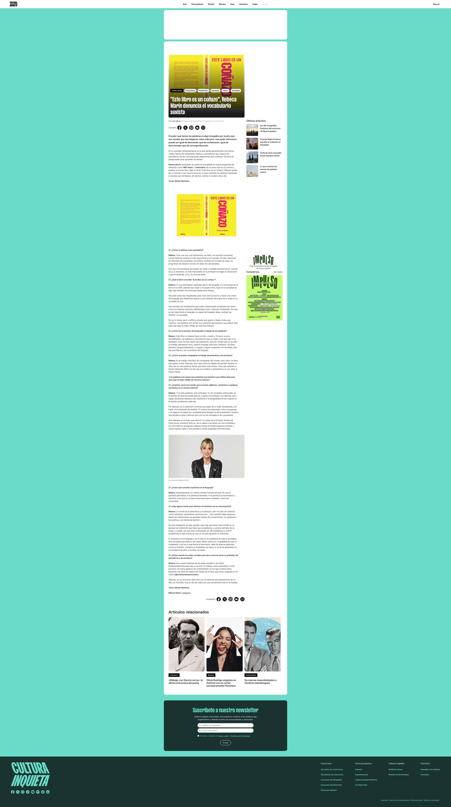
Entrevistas (190, 91)
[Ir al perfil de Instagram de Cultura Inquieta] (22, 792)
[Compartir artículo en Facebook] (179, 127)
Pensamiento (197, 4)
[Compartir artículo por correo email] (197, 127)
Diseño (211, 4)
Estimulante (177, 91)
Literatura (243, 4)
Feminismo (203, 91)
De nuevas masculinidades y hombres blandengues (261, 681)
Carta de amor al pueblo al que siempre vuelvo (270, 154)
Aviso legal (384, 800)
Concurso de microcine (331, 785)
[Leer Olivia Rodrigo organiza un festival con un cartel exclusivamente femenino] (224, 644)
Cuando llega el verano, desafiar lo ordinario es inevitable (270, 142)
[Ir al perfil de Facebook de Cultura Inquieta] (12, 792)
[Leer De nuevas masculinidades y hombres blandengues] (263, 644)
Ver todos (278, 272)
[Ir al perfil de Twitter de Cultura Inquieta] (17, 792)
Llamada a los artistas (430, 769)
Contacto (425, 774)
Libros (225, 91)
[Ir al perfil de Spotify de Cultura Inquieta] (38, 792)
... (264, 4)
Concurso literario (329, 790)
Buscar (436, 4)
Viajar (255, 4)
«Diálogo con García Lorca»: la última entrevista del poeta (186, 681)
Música (222, 4)
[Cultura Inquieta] (13, 4)
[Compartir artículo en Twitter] (185, 127)
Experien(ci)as (361, 774)
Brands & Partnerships (399, 774)
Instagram (186, 593)
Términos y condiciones (431, 800)
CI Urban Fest (361, 785)
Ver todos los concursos (332, 769)
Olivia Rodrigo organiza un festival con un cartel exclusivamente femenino (221, 683)
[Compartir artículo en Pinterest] (191, 128)
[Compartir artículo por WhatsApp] (203, 127)
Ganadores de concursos (332, 774)
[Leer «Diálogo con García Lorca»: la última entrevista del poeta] (187, 644)
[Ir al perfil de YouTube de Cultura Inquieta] (33, 792)
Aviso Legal (223, 736)
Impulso (358, 769)
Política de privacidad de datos (399, 800)
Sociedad (236, 91)
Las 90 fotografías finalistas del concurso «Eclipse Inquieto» (270, 128)
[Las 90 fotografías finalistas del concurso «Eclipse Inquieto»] (252, 130)
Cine (232, 4)
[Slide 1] (263, 319)
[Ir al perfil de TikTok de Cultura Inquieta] (27, 792)
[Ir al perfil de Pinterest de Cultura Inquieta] (43, 792)
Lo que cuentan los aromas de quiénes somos (268, 169)
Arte (185, 4)
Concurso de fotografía (331, 780)
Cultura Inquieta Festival (366, 780)
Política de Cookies (416, 800)
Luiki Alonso (176, 121)
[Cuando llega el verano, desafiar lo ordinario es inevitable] (252, 144)
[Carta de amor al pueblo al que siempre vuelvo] (252, 157)
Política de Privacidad (240, 736)
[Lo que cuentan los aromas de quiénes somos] (252, 171)
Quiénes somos (396, 769)
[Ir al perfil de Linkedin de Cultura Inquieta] (48, 792)
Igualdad (215, 91)
